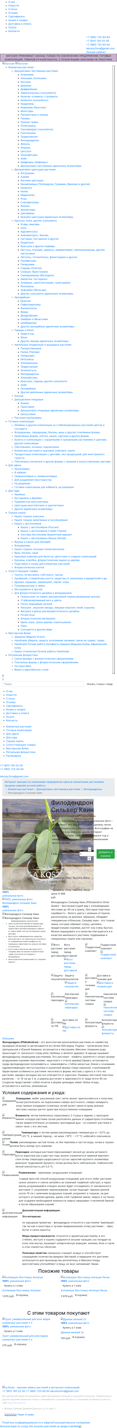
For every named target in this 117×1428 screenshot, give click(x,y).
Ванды (24, 311)
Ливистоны (27, 333)
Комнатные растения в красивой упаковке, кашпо (44, 450)
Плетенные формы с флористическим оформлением (46, 662)
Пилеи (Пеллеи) (30, 352)
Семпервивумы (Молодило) (37, 275)
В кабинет (20, 472)
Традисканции (29, 366)
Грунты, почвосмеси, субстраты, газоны (38, 574)
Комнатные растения (21, 67)
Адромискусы (29, 231)
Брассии (26, 300)
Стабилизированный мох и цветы (41, 600)
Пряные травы (29, 122)
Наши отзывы (26, 1414)
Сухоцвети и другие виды (36, 629)
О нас (11, 1)
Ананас (25, 403)
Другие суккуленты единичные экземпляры (47, 293)
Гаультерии (27, 406)
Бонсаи (18, 395)
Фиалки (25, 205)
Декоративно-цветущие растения (35, 169)
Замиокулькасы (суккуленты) (38, 92)
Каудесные (27, 242)
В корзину (22, 1295)
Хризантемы (28, 209)
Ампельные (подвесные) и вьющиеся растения (42, 344)
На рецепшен (22, 483)
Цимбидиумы (29, 322)
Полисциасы (28, 125)
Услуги (12, 27)
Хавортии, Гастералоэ (34, 278)
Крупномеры (22, 468)
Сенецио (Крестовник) (34, 271)
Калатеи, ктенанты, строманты (39, 96)
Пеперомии (27, 264)
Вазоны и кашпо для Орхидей (32, 541)
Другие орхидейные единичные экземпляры (47, 326)
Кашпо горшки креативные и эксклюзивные (41, 519)
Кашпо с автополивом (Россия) (40, 527)
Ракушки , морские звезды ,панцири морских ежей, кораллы (58, 607)
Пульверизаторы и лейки (29, 585)
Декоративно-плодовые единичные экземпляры (50, 410)
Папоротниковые (31, 348)
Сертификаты (16, 16)
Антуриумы (27, 173)
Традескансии (29, 136)
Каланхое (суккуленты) (34, 100)
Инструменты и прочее (28, 589)
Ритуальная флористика (23, 655)
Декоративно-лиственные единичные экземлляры (51, 165)
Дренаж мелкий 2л (72, 1332)
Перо (24, 625)
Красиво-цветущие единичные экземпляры (47, 216)
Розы (24, 198)
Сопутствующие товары (23, 571)
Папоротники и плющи (34, 114)
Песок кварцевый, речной (36, 603)
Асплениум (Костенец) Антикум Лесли (84, 1290)
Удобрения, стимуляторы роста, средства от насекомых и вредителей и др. (60, 578)
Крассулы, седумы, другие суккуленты (44, 381)
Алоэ (24, 227)
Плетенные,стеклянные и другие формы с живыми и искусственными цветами (62, 461)
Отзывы (13, 12)
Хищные (25, 147)
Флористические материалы (38, 618)
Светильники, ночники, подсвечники (36, 446)
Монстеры (27, 111)
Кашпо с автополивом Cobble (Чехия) (43, 530)
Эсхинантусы (28, 370)
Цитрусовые (28, 414)
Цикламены (27, 213)
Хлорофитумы (29, 154)
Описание (8, 1038)
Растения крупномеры (28, 417)
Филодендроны (30, 140)
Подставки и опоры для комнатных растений (42, 563)
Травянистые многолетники (31, 501)
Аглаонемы (27, 74)
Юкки (24, 337)
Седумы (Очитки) (31, 268)
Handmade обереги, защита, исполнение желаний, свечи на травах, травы (59, 640)
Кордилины (27, 103)
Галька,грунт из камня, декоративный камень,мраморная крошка (60, 596)
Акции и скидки (18, 20)
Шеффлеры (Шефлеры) (34, 162)
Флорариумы (22, 545)
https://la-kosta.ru (16, 1402)
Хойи (24, 158)
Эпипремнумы (29, 362)
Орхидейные (22, 297)
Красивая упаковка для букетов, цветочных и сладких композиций (55, 556)
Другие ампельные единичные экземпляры (47, 392)
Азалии (25, 176)
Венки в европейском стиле (31, 669)
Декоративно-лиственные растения (36, 70)
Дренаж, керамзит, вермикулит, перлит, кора (41, 581)
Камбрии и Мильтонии (34, 319)
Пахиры (25, 118)
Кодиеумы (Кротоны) (33, 107)
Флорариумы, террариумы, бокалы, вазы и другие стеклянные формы (57, 432)
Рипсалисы (27, 286)
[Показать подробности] (72, 964)
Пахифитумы (28, 260)
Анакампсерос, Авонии (34, 235)
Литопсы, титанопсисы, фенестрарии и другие (49, 257)
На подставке (22, 665)
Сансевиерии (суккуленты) (37, 129)
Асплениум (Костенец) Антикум (21, 1290)
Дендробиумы (29, 315)
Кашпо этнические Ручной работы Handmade (41, 651)
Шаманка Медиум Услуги (29, 636)
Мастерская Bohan (19, 633)
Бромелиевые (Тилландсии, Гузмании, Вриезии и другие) (55, 184)
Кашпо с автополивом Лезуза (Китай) (43, 538)
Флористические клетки (29, 567)
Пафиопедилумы (31, 304)
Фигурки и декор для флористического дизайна (50, 611)
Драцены (26, 85)
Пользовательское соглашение (71, 1422)
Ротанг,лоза (28, 614)
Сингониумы (28, 132)
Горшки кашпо (17, 512)
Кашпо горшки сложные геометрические (39, 549)
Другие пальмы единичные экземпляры (45, 341)
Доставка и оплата (19, 23)
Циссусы (26, 151)
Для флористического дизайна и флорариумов (43, 592)
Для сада (13, 490)
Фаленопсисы (29, 308)
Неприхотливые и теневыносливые (35, 476)
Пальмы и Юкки (24, 330)
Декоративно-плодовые (28, 399)
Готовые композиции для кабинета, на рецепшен (44, 487)
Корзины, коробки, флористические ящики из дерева (47, 560)
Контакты (14, 31)
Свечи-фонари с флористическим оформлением (43, 658)
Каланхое (26, 187)
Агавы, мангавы (30, 224)
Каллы (24, 191)
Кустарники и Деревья (28, 498)
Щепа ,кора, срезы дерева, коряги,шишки (46, 622)
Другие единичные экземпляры (33, 508)
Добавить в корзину (105, 854)
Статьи (12, 9)
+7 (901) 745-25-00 (13, 1391)
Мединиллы (28, 195)
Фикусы (25, 143)
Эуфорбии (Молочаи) (33, 289)
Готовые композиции (21, 421)
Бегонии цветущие (32, 180)
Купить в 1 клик (13, 1285)
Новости (13, 5)
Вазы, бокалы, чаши (26, 552)
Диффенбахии (29, 89)
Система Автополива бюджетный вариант (46, 534)
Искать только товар (100, 684)
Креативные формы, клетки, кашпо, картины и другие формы (51, 435)
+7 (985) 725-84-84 (38, 1391)
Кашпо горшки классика (29, 516)
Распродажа (13, 755)
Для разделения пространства (32, 479)
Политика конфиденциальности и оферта (27, 1422)
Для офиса (14, 465)
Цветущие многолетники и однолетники (39, 505)
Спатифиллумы (30, 202)
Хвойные (19, 494)
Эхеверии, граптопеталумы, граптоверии (45, 282)
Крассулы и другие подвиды (38, 246)
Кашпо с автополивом (27, 523)
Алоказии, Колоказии (33, 78)
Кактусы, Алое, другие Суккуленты (35, 220)
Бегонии (26, 81)
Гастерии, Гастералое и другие (39, 238)
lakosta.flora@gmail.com (64, 1391)
